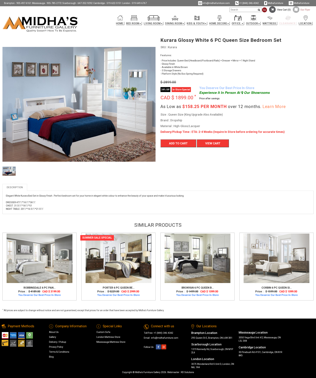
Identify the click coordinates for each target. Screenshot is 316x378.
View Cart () (283, 9)
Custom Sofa (103, 332)
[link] (197, 16)
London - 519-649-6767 (134, 3)
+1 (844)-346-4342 (249, 3)
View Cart (212, 143)
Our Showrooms (256, 92)
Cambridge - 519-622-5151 (107, 3)
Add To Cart (178, 143)
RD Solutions (187, 372)
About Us (54, 332)
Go (264, 10)
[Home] (40, 24)
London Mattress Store (108, 337)
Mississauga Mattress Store (110, 342)
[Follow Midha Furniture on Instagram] (164, 347)
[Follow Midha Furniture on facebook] (158, 347)
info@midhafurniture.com (216, 3)
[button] (134, 20)
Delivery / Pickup (57, 342)
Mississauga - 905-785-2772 (47, 3)
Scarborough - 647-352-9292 (77, 3)
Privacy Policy (56, 347)
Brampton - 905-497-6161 (17, 3)
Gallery (52, 337)
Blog (51, 356)
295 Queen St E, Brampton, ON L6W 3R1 (211, 338)
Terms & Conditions (59, 352)
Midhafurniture (275, 3)
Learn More (274, 106)
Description (15, 187)
